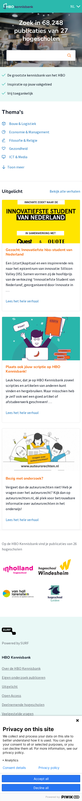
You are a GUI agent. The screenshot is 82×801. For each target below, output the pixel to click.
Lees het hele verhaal (22, 301)
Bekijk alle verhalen (65, 191)
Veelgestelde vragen (17, 713)
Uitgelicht (10, 686)
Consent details (14, 768)
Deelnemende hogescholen (23, 704)
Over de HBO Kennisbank (21, 668)
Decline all (41, 788)
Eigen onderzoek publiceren (23, 677)
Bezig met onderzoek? (24, 478)
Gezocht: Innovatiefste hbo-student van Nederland (39, 252)
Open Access (11, 695)
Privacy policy (48, 768)
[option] (41, 580)
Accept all (41, 779)
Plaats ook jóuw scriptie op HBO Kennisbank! (33, 369)
